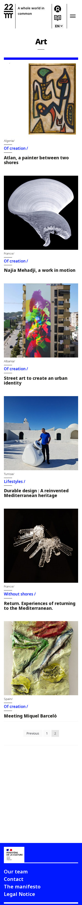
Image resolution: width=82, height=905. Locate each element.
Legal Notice (19, 893)
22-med (8, 11)
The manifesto (22, 886)
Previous (32, 733)
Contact (13, 878)
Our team (16, 871)
